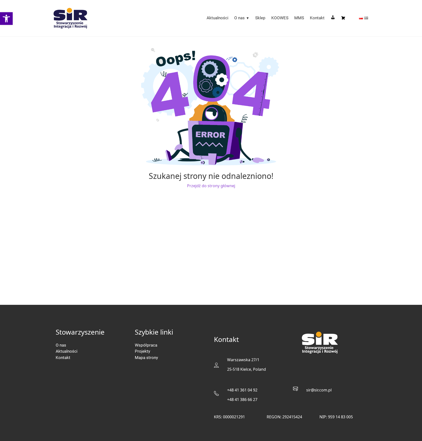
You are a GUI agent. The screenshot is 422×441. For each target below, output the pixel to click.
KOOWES (279, 17)
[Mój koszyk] (343, 18)
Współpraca (146, 345)
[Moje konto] (332, 18)
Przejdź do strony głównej (211, 185)
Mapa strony (146, 357)
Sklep (260, 17)
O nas (239, 17)
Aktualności (217, 17)
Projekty (142, 351)
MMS (299, 17)
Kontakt (317, 17)
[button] (6, 18)
